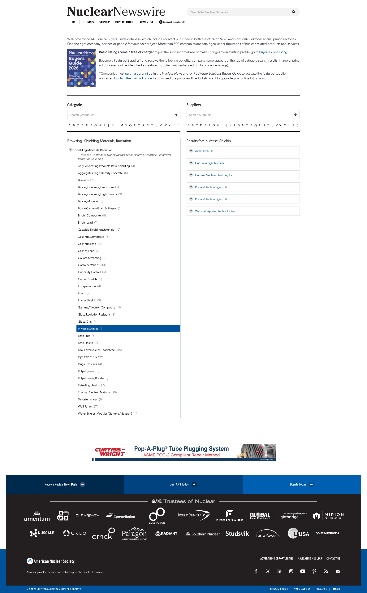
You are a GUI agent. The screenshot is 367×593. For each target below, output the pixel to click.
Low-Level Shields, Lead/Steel (96, 350)
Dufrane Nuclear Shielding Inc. (214, 175)
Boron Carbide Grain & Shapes (97, 208)
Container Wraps (88, 265)
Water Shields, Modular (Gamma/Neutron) (105, 413)
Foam (81, 293)
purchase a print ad (139, 73)
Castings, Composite (91, 236)
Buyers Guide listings (273, 52)
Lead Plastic (85, 343)
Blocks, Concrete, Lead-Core (96, 187)
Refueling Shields (89, 385)
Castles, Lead (86, 251)
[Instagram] (291, 571)
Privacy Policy (279, 589)
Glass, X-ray (85, 321)
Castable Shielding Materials (96, 229)
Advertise (147, 22)
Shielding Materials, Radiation (93, 150)
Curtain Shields (87, 279)
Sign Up (104, 22)
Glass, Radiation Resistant (94, 314)
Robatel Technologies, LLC (211, 187)
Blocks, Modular (88, 201)
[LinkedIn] (279, 571)
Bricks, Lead (85, 222)
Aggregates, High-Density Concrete (100, 173)
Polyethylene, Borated (91, 378)
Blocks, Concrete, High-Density (97, 194)
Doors (111, 155)
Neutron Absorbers (145, 155)
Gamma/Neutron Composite (96, 307)
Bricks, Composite (89, 215)
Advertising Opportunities (276, 558)
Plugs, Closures (87, 364)
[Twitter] (267, 571)
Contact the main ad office (133, 78)
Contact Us (333, 558)
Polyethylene (86, 371)
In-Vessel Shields (88, 328)
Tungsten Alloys (87, 399)
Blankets (83, 180)
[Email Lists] (337, 571)
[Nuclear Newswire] (326, 571)
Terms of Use (302, 589)
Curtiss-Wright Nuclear (209, 163)
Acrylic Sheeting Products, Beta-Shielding (104, 166)
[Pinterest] (314, 571)
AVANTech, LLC (204, 151)
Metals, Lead (124, 155)
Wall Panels (85, 406)
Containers (99, 155)
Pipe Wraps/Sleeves (90, 357)
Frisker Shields (87, 300)
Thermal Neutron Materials (95, 392)
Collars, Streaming (89, 258)
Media (336, 589)
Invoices (322, 589)
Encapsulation (87, 286)
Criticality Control (89, 272)
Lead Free (84, 336)
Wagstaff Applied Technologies (215, 211)
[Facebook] (256, 571)
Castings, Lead (87, 244)
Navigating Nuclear (310, 558)
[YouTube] (302, 571)
